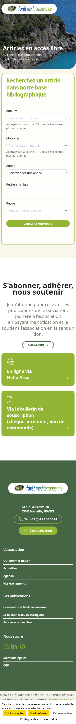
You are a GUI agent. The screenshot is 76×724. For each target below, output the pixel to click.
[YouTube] (6, 646)
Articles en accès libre (23, 59)
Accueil (8, 55)
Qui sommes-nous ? (16, 561)
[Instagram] (22, 646)
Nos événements (14, 583)
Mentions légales (14, 658)
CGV (6, 665)
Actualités (10, 568)
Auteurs (11, 111)
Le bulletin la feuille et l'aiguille (23, 615)
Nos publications (30, 55)
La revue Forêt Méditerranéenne (24, 607)
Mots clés (13, 138)
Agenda (8, 576)
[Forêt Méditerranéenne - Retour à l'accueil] (29, 8)
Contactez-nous (41, 531)
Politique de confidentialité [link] (38, 719)
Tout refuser (38, 713)
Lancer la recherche (38, 224)
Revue (10, 203)
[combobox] (38, 118)
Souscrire (38, 345)
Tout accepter (14, 713)
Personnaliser (62, 713)
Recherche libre (17, 185)
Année (10, 166)
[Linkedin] (14, 646)
